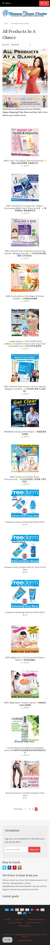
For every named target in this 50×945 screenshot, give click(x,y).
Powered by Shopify (25, 940)
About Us (19, 919)
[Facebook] (9, 868)
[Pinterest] (15, 868)
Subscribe (34, 849)
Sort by (5, 45)
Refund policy (25, 926)
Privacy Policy (15, 923)
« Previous (17, 809)
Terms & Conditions (36, 919)
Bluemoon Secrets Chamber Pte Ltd (28, 934)
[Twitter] (4, 868)
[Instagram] (20, 868)
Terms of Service (33, 923)
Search (8, 919)
